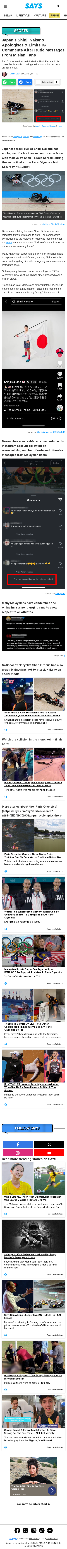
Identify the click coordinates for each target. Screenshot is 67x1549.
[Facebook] (17, 1530)
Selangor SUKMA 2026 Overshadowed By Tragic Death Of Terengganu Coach (30, 1256)
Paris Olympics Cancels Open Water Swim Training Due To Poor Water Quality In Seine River (33, 856)
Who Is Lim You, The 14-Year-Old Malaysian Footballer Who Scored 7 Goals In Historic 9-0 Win (32, 1198)
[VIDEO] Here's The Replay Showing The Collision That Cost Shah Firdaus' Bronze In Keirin (33, 784)
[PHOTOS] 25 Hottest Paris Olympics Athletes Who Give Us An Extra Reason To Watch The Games (31, 1087)
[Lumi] (50, 1530)
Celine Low (14, 74)
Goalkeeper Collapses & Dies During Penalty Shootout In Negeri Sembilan (33, 1377)
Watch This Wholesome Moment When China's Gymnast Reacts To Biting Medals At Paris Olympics (31, 914)
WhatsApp (37, 137)
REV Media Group (34, 1539)
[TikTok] (42, 1530)
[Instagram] (33, 1530)
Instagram (61, 126)
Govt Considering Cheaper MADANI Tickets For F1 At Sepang (32, 1316)
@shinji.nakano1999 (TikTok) (51, 432)
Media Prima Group (52, 1539)
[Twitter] (25, 1530)
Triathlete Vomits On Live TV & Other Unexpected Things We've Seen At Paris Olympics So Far (28, 1026)
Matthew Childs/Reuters (53, 224)
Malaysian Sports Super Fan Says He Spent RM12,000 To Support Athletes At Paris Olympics (33, 971)
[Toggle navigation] (5, 6)
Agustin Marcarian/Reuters (45, 126)
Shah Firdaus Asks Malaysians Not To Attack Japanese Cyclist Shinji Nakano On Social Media (32, 714)
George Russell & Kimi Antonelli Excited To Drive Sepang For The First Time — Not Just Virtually (30, 1431)
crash (9, 242)
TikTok (26, 137)
